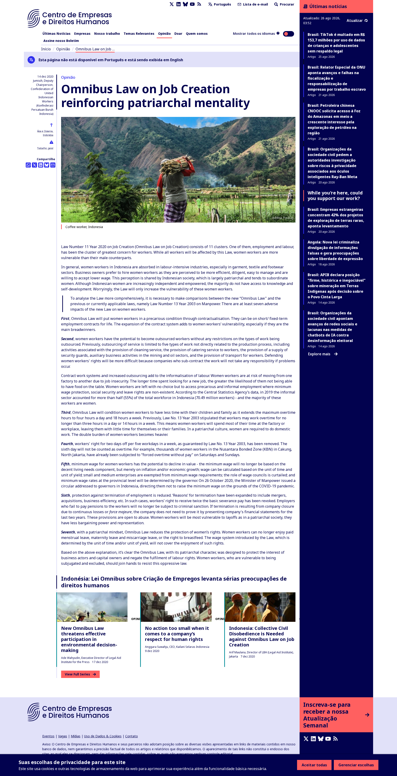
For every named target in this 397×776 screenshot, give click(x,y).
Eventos (48, 736)
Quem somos (197, 33)
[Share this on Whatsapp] (28, 165)
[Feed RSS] (199, 4)
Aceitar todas (314, 764)
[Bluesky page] (185, 4)
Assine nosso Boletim (61, 40)
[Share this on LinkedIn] (40, 165)
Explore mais (319, 353)
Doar (178, 33)
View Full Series (77, 674)
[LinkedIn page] (178, 4)
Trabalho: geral (45, 148)
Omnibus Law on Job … (95, 49)
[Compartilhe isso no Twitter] (34, 165)
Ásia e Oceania (45, 131)
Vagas (62, 736)
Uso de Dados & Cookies (103, 736)
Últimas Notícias (57, 33)
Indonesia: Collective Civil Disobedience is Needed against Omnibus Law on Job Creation (261, 636)
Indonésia (48, 135)
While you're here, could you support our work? (335, 195)
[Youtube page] (192, 4)
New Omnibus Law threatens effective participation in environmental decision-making (89, 639)
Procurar (286, 4)
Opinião (164, 33)
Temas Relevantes (139, 33)
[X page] (171, 4)
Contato (131, 736)
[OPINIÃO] (92, 607)
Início (46, 49)
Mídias (75, 736)
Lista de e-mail (255, 4)
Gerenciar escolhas (356, 764)
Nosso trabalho (107, 33)
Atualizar (355, 20)
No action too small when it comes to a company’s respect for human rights (177, 633)
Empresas (82, 33)
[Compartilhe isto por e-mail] (52, 165)
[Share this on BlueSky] (46, 165)
